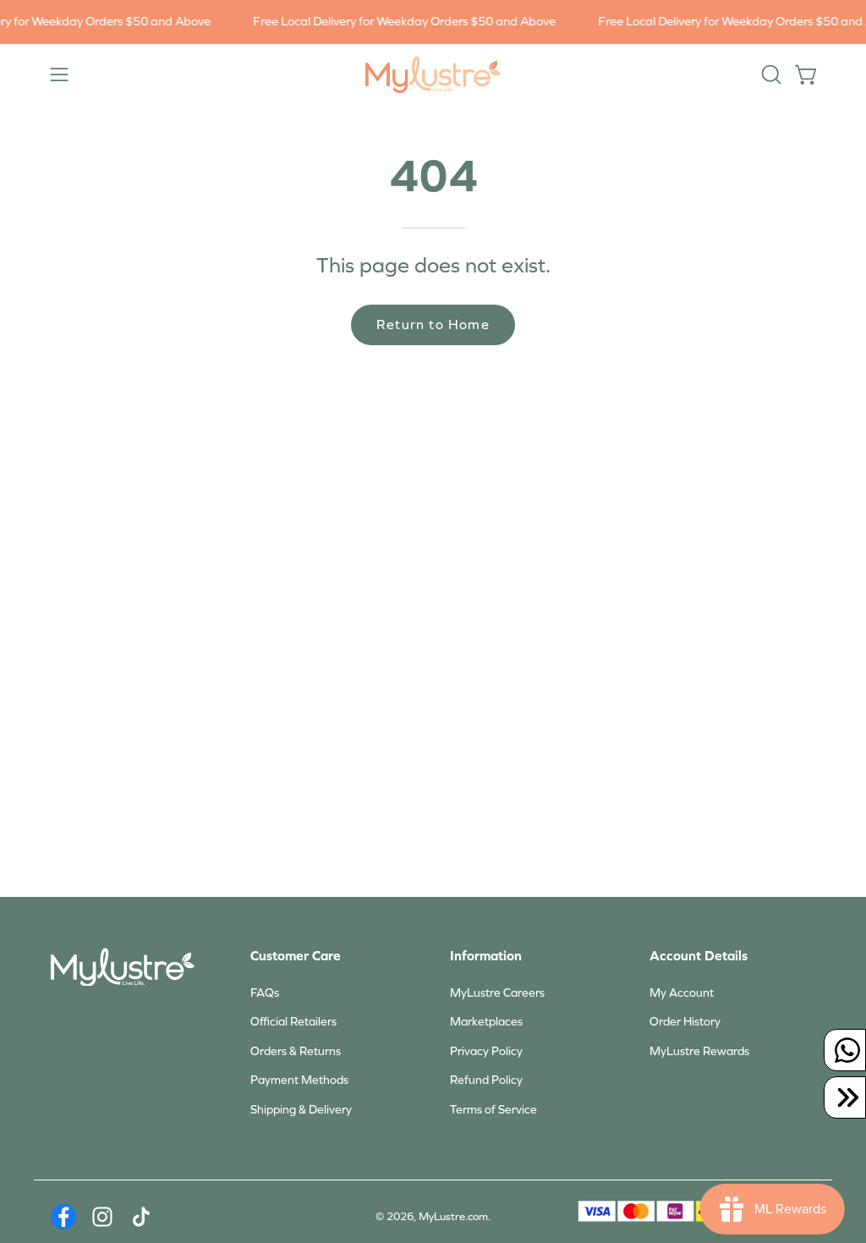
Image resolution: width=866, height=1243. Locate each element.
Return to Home (433, 324)
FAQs (264, 993)
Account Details (699, 956)
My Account (682, 993)
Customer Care (295, 956)
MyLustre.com (453, 1217)
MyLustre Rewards (699, 1051)
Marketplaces (486, 1022)
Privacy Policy (486, 1051)
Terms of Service (493, 1110)
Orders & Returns (295, 1051)
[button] (769, 74)
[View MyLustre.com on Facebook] (63, 1216)
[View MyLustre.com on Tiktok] (141, 1216)
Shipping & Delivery (301, 1110)
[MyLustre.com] (433, 75)
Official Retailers (293, 1022)
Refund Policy (486, 1080)
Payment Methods (299, 1080)
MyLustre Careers (497, 993)
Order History (685, 1022)
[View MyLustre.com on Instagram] (102, 1216)
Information (486, 956)
